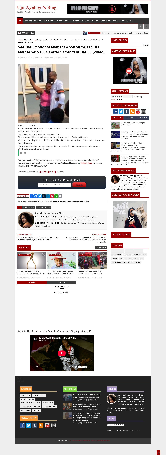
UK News (75, 21)
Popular (117, 118)
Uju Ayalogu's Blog (32, 21)
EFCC (138, 262)
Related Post (24, 248)
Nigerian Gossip (49, 407)
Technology (128, 262)
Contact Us (127, 21)
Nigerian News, (49, 57)
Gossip (95, 21)
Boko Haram (25, 410)
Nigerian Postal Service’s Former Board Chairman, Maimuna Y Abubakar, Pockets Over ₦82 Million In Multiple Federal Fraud (129, 147)
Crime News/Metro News (30, 403)
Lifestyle (105, 21)
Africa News (116, 262)
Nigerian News (63, 21)
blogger (31, 282)
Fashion (36, 410)
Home (20, 40)
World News (49, 21)
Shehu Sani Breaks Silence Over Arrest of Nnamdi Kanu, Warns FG (60, 272)
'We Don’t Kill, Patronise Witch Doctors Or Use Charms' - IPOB (90, 272)
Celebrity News (39, 395)
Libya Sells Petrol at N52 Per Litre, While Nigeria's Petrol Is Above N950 (115, 33)
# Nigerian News (29, 207)
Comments (142, 118)
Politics (85, 21)
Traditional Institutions (30, 407)
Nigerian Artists (135, 258)
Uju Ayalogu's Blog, (61, 57)
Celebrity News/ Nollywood (135, 255)
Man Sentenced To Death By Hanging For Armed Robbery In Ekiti (31, 272)
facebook (61, 282)
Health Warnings (27, 399)
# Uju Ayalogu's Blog (44, 207)
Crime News (25, 395)
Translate (118, 99)
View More (102, 247)
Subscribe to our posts (48, 223)
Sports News (48, 403)
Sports (116, 21)
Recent (130, 118)
